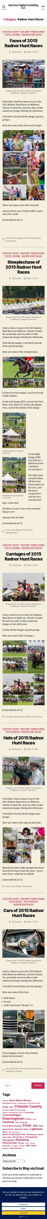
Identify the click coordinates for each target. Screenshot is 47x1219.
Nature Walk (7, 1137)
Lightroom (36, 1129)
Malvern (25, 32)
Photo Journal (13, 35)
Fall (16, 1122)
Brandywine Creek (9, 1103)
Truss (21, 1146)
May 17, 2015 (32, 52)
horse (8, 530)
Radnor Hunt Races (32, 35)
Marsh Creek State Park (13, 1134)
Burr (11, 1107)
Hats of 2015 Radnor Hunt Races (23, 740)
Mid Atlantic (32, 1134)
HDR (35, 1125)
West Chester (16, 1148)
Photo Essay (15, 901)
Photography (13, 732)
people (21, 238)
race (13, 530)
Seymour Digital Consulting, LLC (23, 6)
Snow (27, 1143)
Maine (5, 1132)
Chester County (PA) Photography (14, 1110)
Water (34, 1146)
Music (40, 1134)
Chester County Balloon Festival (12, 1112)
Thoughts (14, 1146)
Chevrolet (14, 1068)
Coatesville (29, 1112)
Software (6, 1146)
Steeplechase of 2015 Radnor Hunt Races (23, 267)
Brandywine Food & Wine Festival (28, 1103)
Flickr (27, 1125)
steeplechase (11, 533)
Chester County (11, 32)
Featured (23, 1122)
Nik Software (18, 1137)
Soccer (32, 1143)
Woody (19, 1071)
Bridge (5, 1107)
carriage (9, 716)
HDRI (41, 1126)
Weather (5, 1148)
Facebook (8, 1122)
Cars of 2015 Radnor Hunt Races (23, 913)
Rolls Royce (10, 1071)
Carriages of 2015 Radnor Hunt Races (24, 556)
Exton (34, 1119)
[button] (18, 140)
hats (13, 886)
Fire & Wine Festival (12, 1126)
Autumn (5, 1101)
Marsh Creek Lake (14, 1132)
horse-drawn (19, 716)
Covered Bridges (11, 1115)
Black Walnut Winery (20, 1100)
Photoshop (22, 1139)
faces (14, 238)
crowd (8, 238)
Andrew (18, 52)
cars (8, 1068)
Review (21, 1143)
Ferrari (22, 1068)
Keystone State (22, 1129)
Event (29, 1119)
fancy (8, 886)
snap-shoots (11, 241)
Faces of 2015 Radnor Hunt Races (24, 43)
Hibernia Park (7, 1129)
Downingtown (13, 1119)
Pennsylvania (38, 32)
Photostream (9, 1142)
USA (28, 1145)
